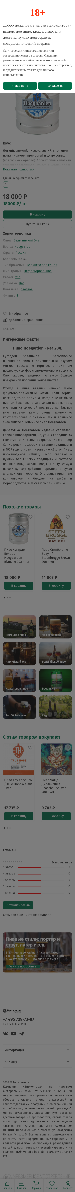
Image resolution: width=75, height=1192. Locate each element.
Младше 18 (55, 86)
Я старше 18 (20, 86)
